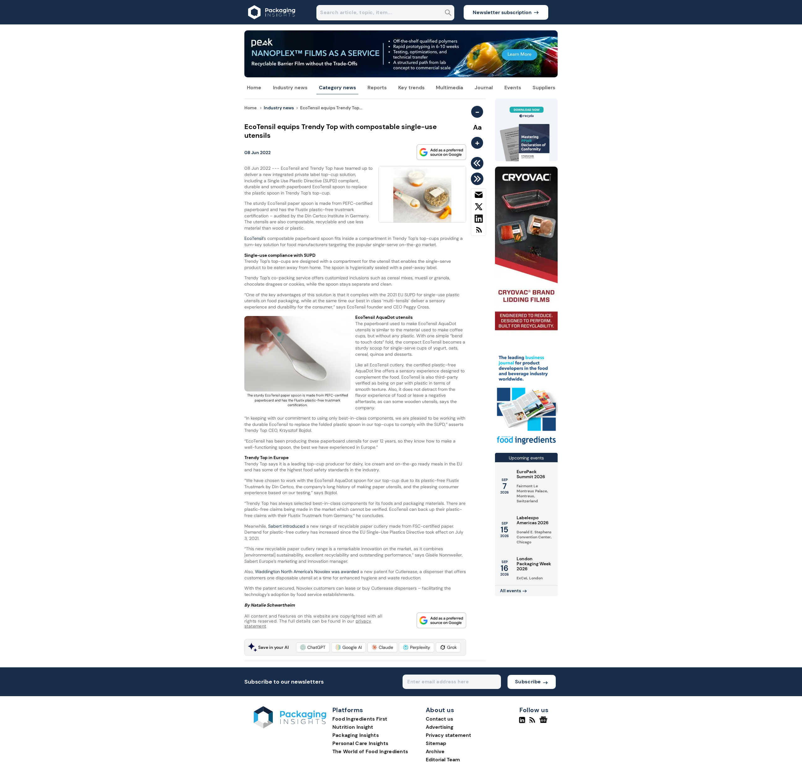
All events (510, 590)
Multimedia (449, 88)
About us (440, 710)
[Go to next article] (478, 179)
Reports (377, 88)
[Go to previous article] (478, 163)
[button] (313, 647)
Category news (337, 88)
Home (254, 88)
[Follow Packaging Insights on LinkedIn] (522, 722)
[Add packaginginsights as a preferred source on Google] (441, 152)
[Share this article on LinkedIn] (478, 220)
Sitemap (436, 743)
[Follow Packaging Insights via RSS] (533, 722)
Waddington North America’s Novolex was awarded (307, 571)
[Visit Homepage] (271, 23)
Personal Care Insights (360, 743)
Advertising (439, 727)
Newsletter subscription (502, 12)
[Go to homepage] (290, 727)
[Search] (448, 13)
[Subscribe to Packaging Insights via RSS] (478, 232)
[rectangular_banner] (526, 445)
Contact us (439, 719)
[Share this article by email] (478, 196)
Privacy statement (448, 735)
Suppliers (544, 88)
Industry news (290, 88)
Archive (435, 751)
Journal (484, 88)
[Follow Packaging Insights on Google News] (544, 722)
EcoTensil (253, 238)
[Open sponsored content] (401, 76)
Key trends (411, 88)
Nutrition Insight (352, 727)
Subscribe (528, 682)
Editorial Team (443, 760)
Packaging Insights (355, 735)
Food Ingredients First (360, 719)
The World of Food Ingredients (370, 751)
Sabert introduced (287, 526)
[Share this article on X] (478, 208)
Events (512, 88)
